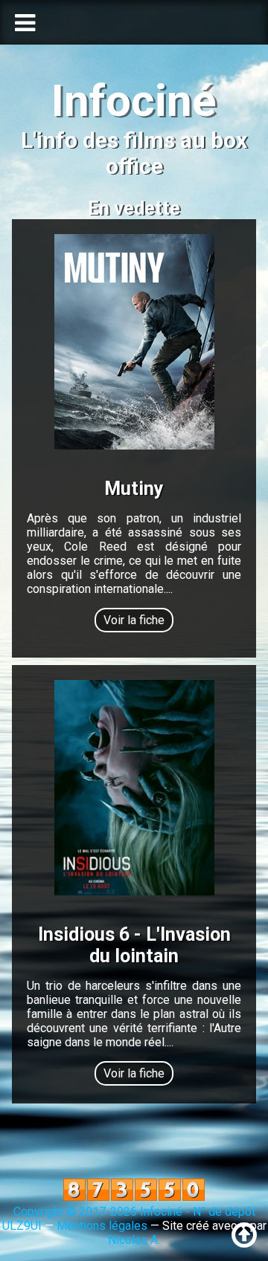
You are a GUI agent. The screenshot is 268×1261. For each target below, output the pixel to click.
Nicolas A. (134, 1240)
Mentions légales (102, 1226)
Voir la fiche (134, 620)
